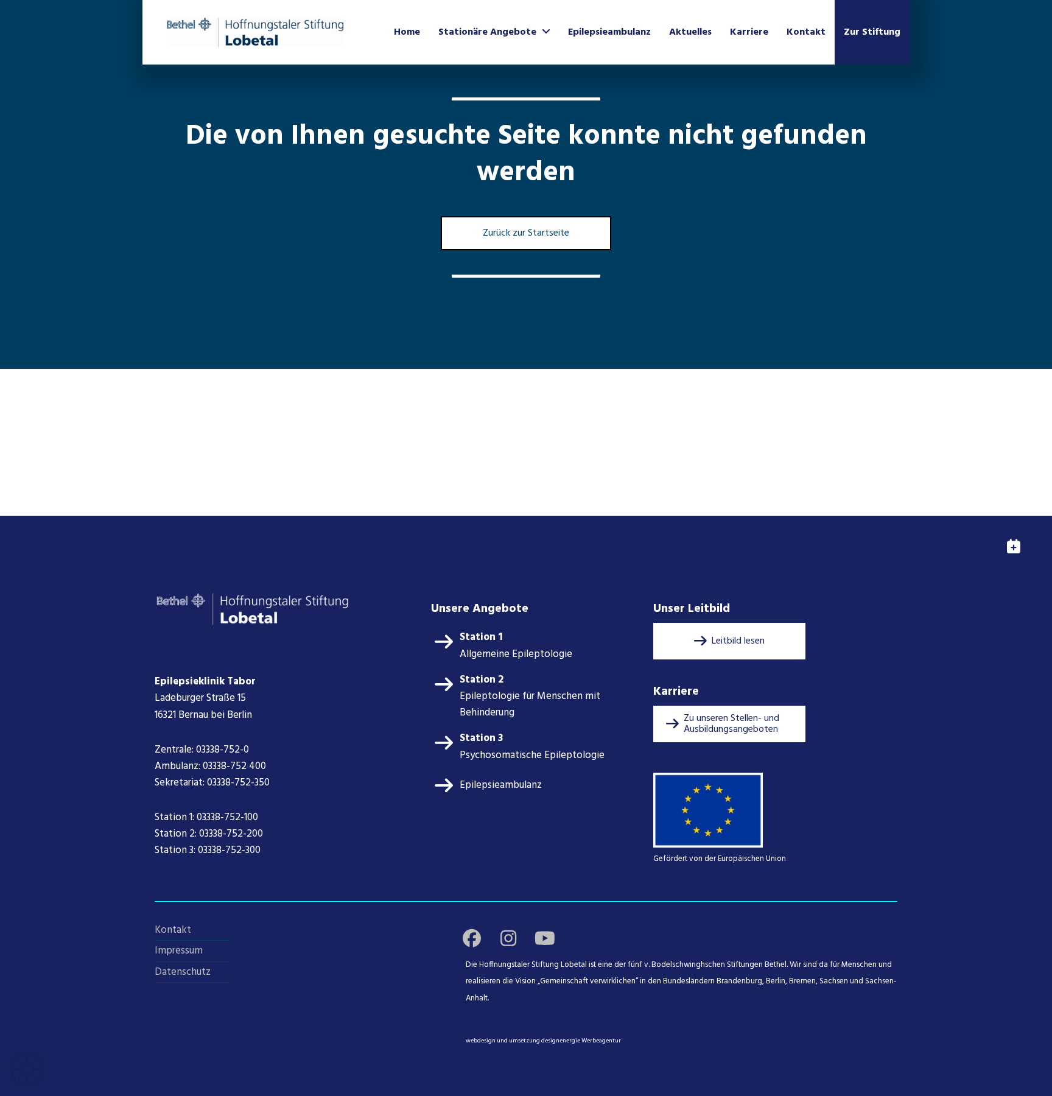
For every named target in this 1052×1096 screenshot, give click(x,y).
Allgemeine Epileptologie (516, 654)
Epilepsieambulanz (501, 785)
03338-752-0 (222, 750)
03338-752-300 (229, 850)
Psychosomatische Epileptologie (532, 755)
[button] (729, 641)
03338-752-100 (227, 817)
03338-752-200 (232, 834)
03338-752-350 (238, 783)
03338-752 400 (234, 766)
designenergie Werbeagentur (581, 1040)
